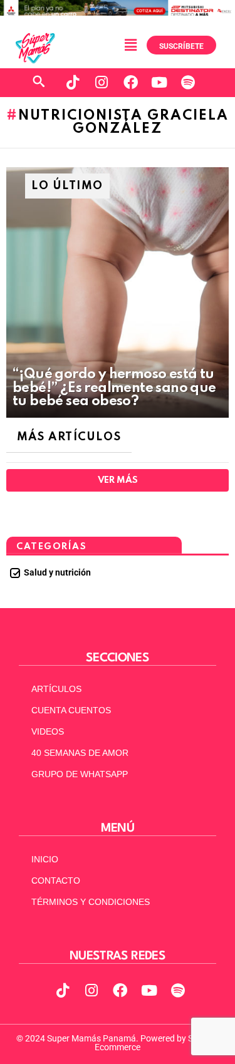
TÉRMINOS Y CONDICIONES (90, 902)
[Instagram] (101, 82)
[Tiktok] (72, 82)
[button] (130, 45)
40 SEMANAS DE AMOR (79, 753)
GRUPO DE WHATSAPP (79, 774)
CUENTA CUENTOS (71, 710)
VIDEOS (47, 731)
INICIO (44, 859)
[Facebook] (130, 82)
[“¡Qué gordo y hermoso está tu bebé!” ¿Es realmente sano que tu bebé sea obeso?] (117, 292)
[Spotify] (188, 82)
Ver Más (117, 480)
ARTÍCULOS (56, 689)
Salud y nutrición (57, 572)
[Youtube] (159, 82)
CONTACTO (55, 880)
